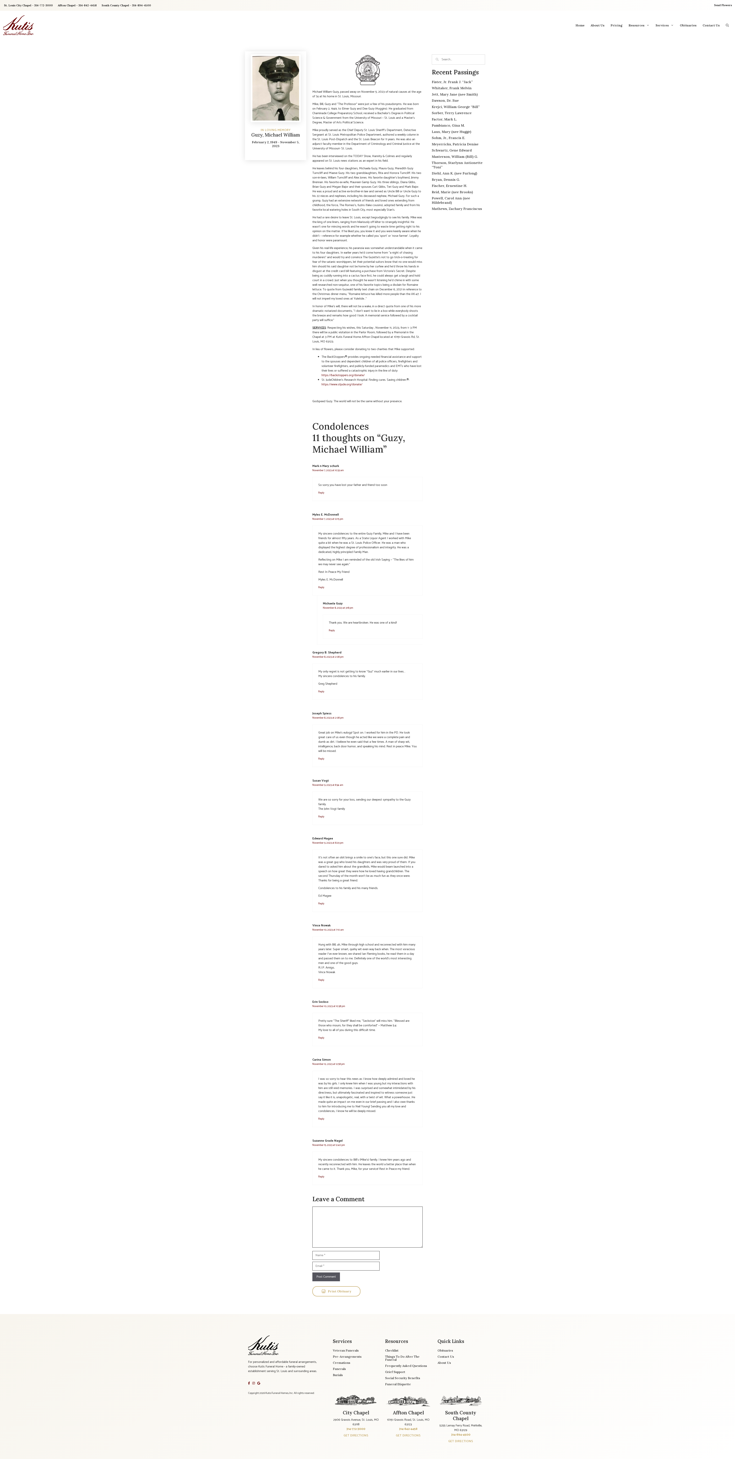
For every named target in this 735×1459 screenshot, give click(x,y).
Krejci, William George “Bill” (456, 107)
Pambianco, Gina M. (448, 125)
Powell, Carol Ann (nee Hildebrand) (451, 200)
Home (580, 25)
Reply (321, 493)
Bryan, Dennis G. (446, 179)
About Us (597, 25)
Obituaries (688, 25)
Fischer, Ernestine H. (449, 185)
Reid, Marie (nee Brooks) (452, 192)
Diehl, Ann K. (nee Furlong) (454, 173)
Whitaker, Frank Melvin (452, 88)
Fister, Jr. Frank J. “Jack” (452, 82)
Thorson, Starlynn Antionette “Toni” (457, 164)
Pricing (616, 25)
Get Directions (356, 1435)
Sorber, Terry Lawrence (452, 113)
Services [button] (662, 25)
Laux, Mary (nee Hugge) (451, 131)
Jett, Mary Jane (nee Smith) (455, 94)
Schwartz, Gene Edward (452, 150)
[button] (727, 25)
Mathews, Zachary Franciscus (457, 208)
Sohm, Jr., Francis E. (448, 138)
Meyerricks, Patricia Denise (455, 144)
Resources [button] (636, 25)
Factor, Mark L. (444, 119)
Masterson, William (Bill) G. (455, 156)
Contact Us (711, 25)
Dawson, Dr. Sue (445, 100)
